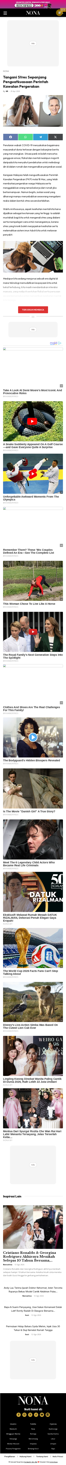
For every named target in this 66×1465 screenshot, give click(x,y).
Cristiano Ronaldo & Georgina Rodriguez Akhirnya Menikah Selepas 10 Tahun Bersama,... (29, 1256)
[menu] (5, 13)
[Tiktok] (36, 1415)
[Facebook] (18, 1415)
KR (7, 91)
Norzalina (7, 1264)
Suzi (27, 1315)
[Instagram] (24, 1415)
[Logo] (33, 1400)
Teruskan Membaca (33, 309)
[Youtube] (42, 1415)
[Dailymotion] (48, 1415)
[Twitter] (30, 1415)
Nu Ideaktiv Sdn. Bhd (30, 1462)
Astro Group (54, 1462)
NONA (6, 71)
